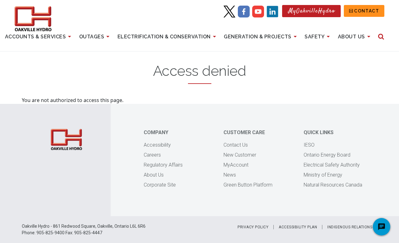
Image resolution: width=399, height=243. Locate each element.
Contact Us (236, 145)
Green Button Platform (248, 185)
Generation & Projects (257, 37)
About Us (351, 37)
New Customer (240, 155)
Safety (314, 37)
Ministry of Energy (323, 175)
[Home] (33, 18)
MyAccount (236, 165)
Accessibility (157, 145)
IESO (309, 145)
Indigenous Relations (349, 227)
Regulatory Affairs (163, 165)
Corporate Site (160, 185)
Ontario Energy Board (327, 155)
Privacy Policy (253, 227)
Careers (152, 155)
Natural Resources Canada (333, 185)
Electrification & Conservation (164, 37)
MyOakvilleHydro (311, 11)
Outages (91, 37)
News (230, 175)
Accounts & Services (35, 37)
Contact (366, 10)
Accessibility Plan (298, 227)
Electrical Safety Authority (332, 165)
